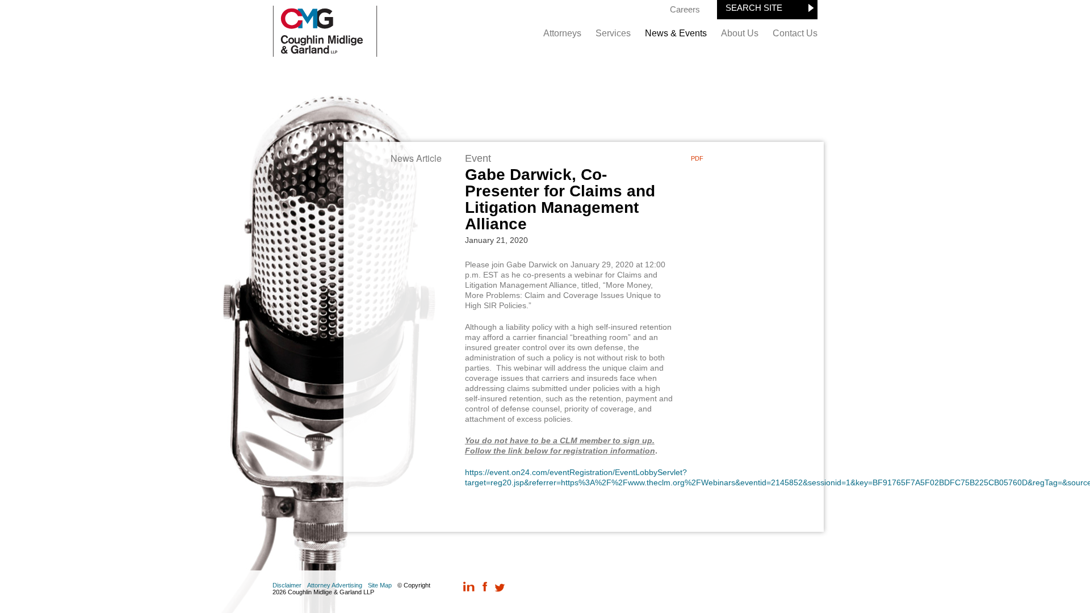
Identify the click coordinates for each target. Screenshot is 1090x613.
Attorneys (562, 33)
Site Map (380, 585)
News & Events (676, 33)
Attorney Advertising (334, 585)
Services (613, 33)
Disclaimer (286, 585)
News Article (416, 158)
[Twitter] (500, 588)
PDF (697, 158)
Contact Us (795, 33)
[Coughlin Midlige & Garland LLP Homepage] (325, 53)
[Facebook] (485, 588)
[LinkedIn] (469, 588)
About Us (739, 33)
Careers (685, 9)
